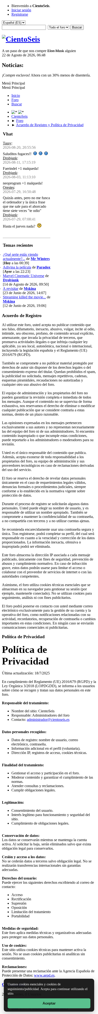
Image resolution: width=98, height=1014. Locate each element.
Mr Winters (40, 259)
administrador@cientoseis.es (48, 720)
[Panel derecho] (14, 112)
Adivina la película (17, 267)
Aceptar (49, 1003)
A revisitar (10, 289)
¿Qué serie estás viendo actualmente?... (20, 256)
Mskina (30, 289)
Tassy (7, 143)
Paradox (43, 267)
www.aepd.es (44, 975)
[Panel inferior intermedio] (21, 112)
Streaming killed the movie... (24, 297)
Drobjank (10, 158)
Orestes (8, 187)
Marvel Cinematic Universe (23, 276)
